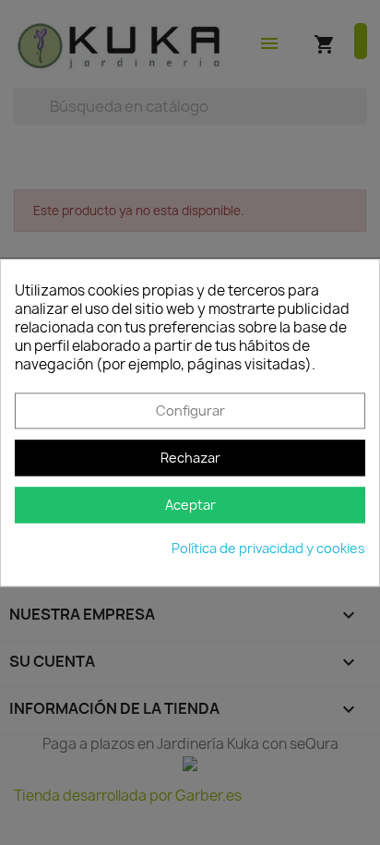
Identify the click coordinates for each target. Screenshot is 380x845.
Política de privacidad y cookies (268, 548)
